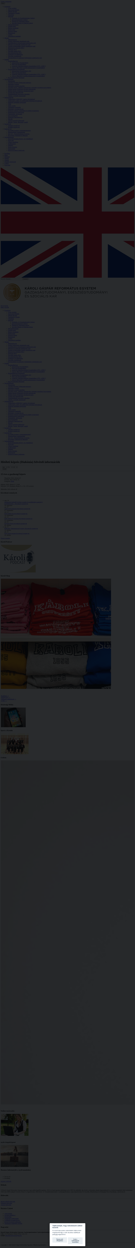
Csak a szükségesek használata (75, 1240)
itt (61, 1232)
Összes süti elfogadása (59, 1239)
